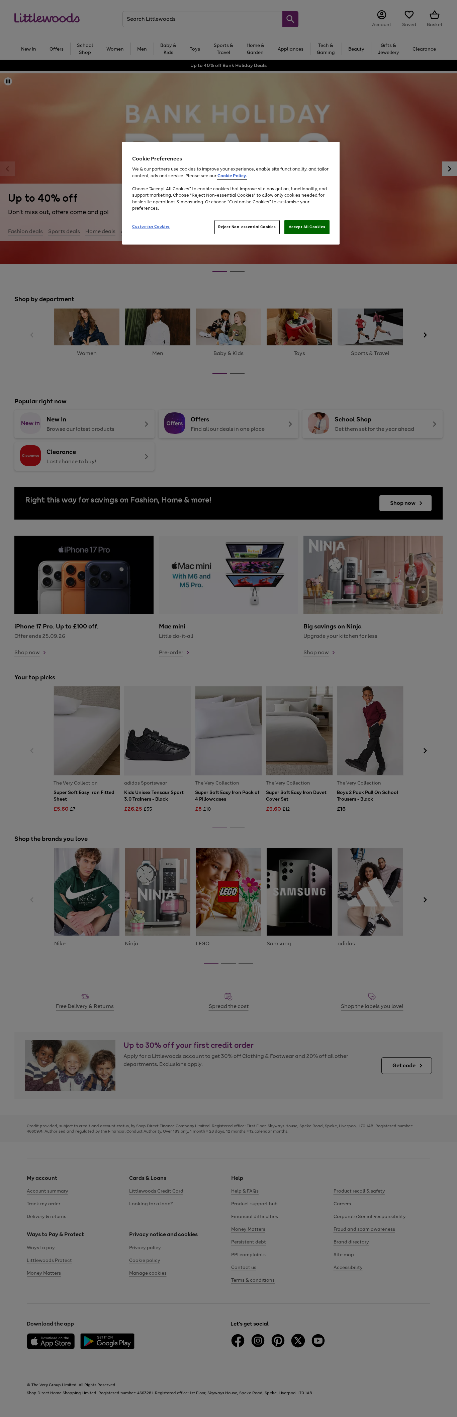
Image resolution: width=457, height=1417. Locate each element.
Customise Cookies (151, 226)
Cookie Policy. (232, 176)
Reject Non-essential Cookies (247, 226)
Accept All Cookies (307, 226)
